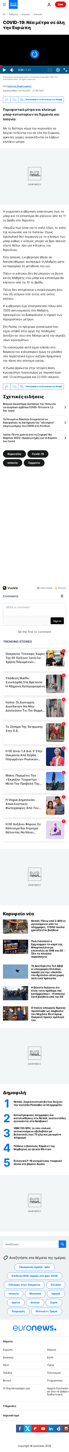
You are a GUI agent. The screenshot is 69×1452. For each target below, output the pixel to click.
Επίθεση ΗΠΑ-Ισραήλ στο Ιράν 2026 (35, 1275)
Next (6, 1365)
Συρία (53, 1302)
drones (35, 1302)
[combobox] (34, 1244)
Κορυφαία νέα (18, 913)
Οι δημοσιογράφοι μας (16, 1388)
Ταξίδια (7, 1372)
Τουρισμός (18, 1311)
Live (60, 4)
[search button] (62, 1244)
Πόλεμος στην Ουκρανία (24, 1284)
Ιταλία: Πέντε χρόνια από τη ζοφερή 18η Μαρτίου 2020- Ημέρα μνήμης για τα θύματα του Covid (30, 438)
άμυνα (16, 1302)
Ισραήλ (56, 1293)
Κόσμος (26, 14)
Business (8, 1357)
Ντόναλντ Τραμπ (46, 1311)
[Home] (4, 14)
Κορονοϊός (14, 453)
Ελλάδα (56, 1284)
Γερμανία (34, 462)
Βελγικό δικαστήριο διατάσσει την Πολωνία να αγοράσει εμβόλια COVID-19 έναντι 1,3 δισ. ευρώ (29, 407)
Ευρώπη (8, 1349)
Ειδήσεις (13, 14)
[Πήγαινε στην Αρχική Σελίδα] (13, 4)
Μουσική (35, 1293)
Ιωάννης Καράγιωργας (19, 86)
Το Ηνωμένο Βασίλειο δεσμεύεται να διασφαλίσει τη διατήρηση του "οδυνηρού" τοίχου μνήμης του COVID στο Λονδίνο (28, 422)
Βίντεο (7, 1380)
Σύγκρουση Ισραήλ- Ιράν (34, 1266)
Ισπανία (38, 14)
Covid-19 (38, 453)
